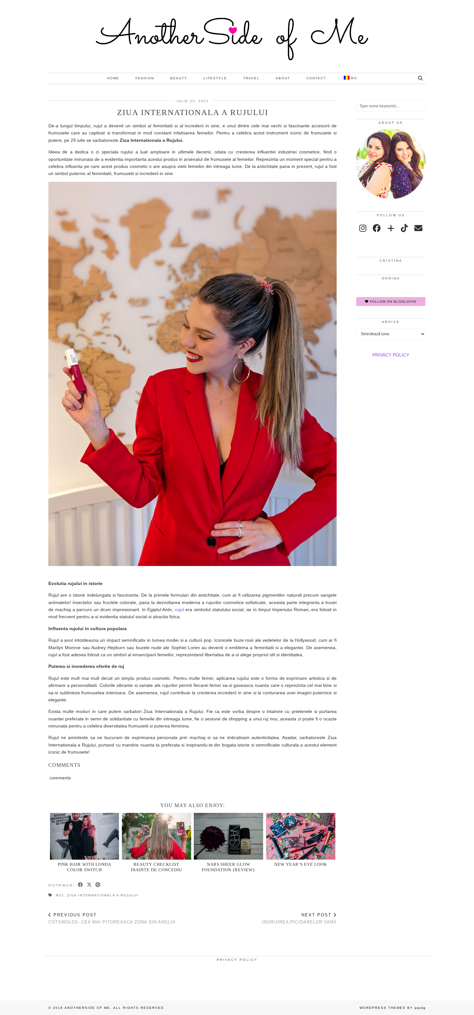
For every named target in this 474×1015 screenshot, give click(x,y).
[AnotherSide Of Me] (237, 36)
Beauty (178, 78)
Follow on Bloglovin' (393, 301)
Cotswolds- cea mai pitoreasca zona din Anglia (111, 919)
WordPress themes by (393, 1008)
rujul (179, 609)
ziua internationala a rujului (103, 895)
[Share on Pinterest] (98, 885)
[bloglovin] (390, 228)
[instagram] (362, 228)
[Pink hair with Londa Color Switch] (84, 836)
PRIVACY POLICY (390, 354)
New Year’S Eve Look (300, 864)
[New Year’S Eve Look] (300, 836)
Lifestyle (215, 78)
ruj (60, 895)
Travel (251, 78)
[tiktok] (404, 228)
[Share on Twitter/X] (89, 885)
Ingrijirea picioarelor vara (299, 919)
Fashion (144, 78)
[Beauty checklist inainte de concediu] (156, 836)
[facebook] (377, 228)
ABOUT (283, 78)
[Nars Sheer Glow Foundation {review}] (228, 836)
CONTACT (316, 78)
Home (113, 78)
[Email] (418, 228)
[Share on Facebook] (80, 885)
